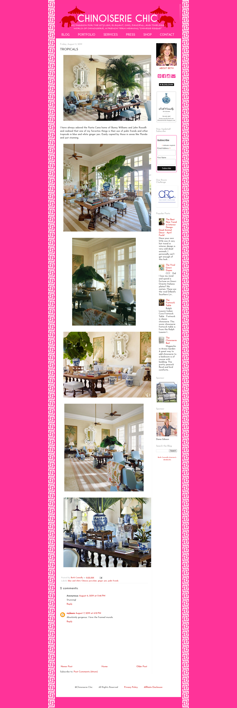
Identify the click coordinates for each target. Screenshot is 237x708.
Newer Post (66, 667)
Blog (65, 34)
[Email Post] (101, 578)
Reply (69, 604)
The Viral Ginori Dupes (170, 267)
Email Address (163, 148)
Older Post (141, 667)
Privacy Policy (131, 687)
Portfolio (86, 34)
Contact (167, 34)
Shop (147, 34)
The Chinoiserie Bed (171, 340)
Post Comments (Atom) (86, 672)
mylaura (71, 613)
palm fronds (113, 581)
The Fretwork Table (170, 303)
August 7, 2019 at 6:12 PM (88, 613)
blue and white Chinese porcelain (82, 581)
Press (130, 34)
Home (104, 667)
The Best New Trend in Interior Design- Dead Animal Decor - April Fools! (168, 227)
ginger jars (102, 581)
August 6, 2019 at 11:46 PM (92, 596)
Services (110, 34)
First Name (161, 158)
